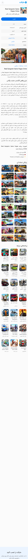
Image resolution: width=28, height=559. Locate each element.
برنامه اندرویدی (12, 38)
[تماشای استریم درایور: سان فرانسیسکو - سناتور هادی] (7, 192)
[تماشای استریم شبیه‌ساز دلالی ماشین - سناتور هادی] (7, 223)
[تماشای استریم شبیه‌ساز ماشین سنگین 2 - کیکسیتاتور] (20, 192)
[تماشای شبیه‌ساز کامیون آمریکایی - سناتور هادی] (20, 223)
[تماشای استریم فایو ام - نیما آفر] (20, 184)
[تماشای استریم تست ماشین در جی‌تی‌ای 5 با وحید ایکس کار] (20, 176)
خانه (26, 66)
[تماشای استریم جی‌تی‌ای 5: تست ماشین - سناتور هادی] (20, 200)
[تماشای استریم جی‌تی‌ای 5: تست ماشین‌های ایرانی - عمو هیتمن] (7, 231)
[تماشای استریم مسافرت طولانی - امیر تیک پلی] (7, 238)
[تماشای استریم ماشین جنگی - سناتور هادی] (20, 231)
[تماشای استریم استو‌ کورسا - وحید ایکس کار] (20, 207)
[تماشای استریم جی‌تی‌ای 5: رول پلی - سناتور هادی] (7, 207)
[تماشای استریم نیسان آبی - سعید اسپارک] (7, 169)
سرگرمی (13, 41)
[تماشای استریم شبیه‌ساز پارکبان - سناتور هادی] (7, 176)
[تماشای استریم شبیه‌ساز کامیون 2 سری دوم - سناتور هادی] (7, 215)
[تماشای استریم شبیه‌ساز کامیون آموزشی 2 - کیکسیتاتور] (7, 200)
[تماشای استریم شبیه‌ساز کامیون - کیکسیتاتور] (7, 184)
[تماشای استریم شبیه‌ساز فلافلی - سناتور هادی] (20, 169)
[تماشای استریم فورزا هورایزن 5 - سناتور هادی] (20, 215)
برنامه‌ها (21, 66)
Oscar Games (12, 45)
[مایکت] (23, 3)
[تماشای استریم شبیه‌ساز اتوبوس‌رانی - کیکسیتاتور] (20, 238)
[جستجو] (2, 2)
